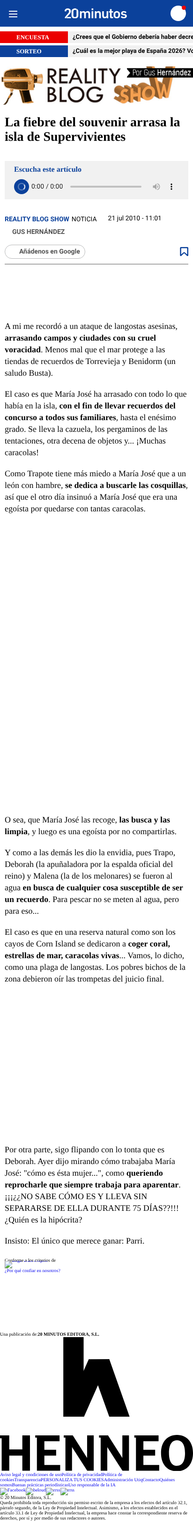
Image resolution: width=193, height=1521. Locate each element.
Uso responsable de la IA (92, 1485)
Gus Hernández (38, 232)
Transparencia (28, 1480)
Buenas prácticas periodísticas (40, 1485)
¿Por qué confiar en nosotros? (32, 1271)
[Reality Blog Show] (96, 86)
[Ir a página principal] (96, 13)
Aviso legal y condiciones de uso (30, 1474)
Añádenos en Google (49, 251)
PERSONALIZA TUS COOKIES (72, 1480)
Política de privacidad (81, 1474)
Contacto (150, 1480)
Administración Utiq (123, 1480)
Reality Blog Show (37, 219)
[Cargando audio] (21, 186)
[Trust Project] (26, 1260)
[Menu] (13, 13)
